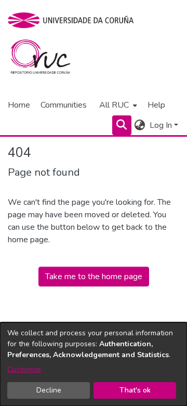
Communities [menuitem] (64, 105)
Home (19, 105)
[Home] (46, 59)
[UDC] (74, 20)
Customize (24, 369)
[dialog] (93, 364)
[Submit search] (121, 125)
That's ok (135, 390)
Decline (48, 390)
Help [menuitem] (156, 105)
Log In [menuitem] (161, 125)
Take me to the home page (93, 276)
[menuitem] (117, 105)
